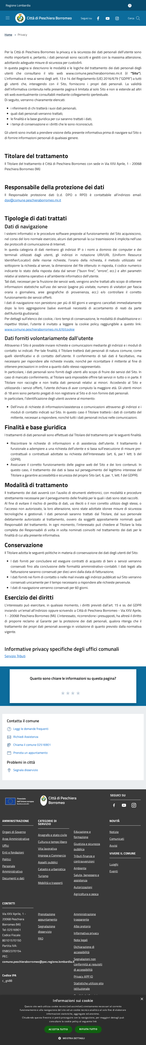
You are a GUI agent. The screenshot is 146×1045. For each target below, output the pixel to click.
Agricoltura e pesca (86, 894)
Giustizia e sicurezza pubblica (87, 846)
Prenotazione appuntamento (47, 917)
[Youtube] (106, 18)
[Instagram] (115, 18)
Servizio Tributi (15, 656)
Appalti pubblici (48, 862)
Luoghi (114, 864)
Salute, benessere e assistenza (86, 878)
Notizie (114, 832)
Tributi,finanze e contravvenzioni (84, 859)
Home (8, 34)
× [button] (141, 999)
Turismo (43, 876)
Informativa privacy (86, 933)
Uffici (5, 845)
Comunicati (117, 838)
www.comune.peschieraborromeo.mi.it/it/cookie (40, 329)
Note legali (81, 940)
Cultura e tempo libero (52, 841)
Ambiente (80, 868)
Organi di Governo (14, 832)
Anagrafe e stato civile (52, 835)
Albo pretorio (82, 926)
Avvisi (113, 845)
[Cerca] (138, 18)
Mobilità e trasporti (50, 882)
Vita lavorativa (47, 848)
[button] (73, 1038)
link (95, 1021)
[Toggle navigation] (7, 18)
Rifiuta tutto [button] (88, 1029)
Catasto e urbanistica (51, 869)
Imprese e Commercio (52, 855)
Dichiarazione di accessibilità (84, 949)
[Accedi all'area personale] (130, 5)
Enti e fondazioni (13, 852)
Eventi (114, 871)
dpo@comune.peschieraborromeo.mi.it (33, 200)
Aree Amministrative (15, 838)
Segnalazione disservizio (46, 929)
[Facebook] (96, 18)
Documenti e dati (13, 878)
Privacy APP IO (83, 976)
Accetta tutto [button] (58, 1029)
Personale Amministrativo (12, 869)
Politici (6, 859)
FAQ (40, 938)
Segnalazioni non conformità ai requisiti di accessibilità (88, 964)
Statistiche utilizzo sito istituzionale (88, 986)
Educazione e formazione (82, 834)
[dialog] (73, 1020)
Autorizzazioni (83, 887)
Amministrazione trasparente (85, 917)
